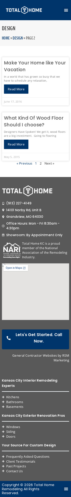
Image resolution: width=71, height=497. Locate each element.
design (18, 38)
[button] (66, 10)
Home (6, 38)
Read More (16, 89)
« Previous (24, 163)
